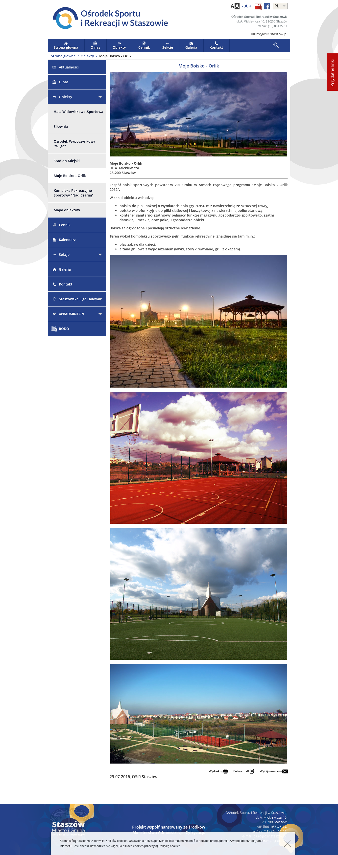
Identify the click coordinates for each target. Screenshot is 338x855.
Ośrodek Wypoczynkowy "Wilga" (74, 143)
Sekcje (167, 47)
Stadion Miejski (67, 160)
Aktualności (69, 67)
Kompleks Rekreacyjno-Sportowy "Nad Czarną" (74, 192)
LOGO (108, 19)
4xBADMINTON (71, 313)
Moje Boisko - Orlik (70, 175)
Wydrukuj (216, 771)
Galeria (191, 47)
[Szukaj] (276, 45)
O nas (95, 47)
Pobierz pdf (241, 771)
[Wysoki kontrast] (235, 6)
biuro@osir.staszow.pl (269, 34)
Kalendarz (67, 239)
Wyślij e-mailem (271, 771)
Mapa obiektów (67, 210)
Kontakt (216, 47)
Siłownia (61, 126)
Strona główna (66, 47)
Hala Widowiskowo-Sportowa (78, 111)
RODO (64, 328)
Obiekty (119, 47)
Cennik (144, 47)
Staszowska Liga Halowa (79, 299)
